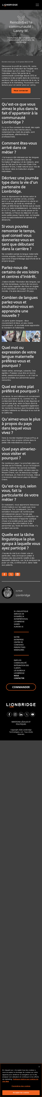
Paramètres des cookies (21, 1086)
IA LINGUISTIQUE (21, 611)
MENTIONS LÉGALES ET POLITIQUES (21, 723)
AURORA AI (18, 626)
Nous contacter (21, 91)
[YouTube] (32, 714)
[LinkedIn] (21, 714)
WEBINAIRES (19, 650)
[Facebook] (9, 714)
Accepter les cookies (21, 1093)
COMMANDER (21, 687)
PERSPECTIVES (19, 647)
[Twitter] (26, 714)
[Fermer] (39, 1066)
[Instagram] (15, 714)
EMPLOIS (17, 660)
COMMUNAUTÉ (20, 663)
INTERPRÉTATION (21, 619)
